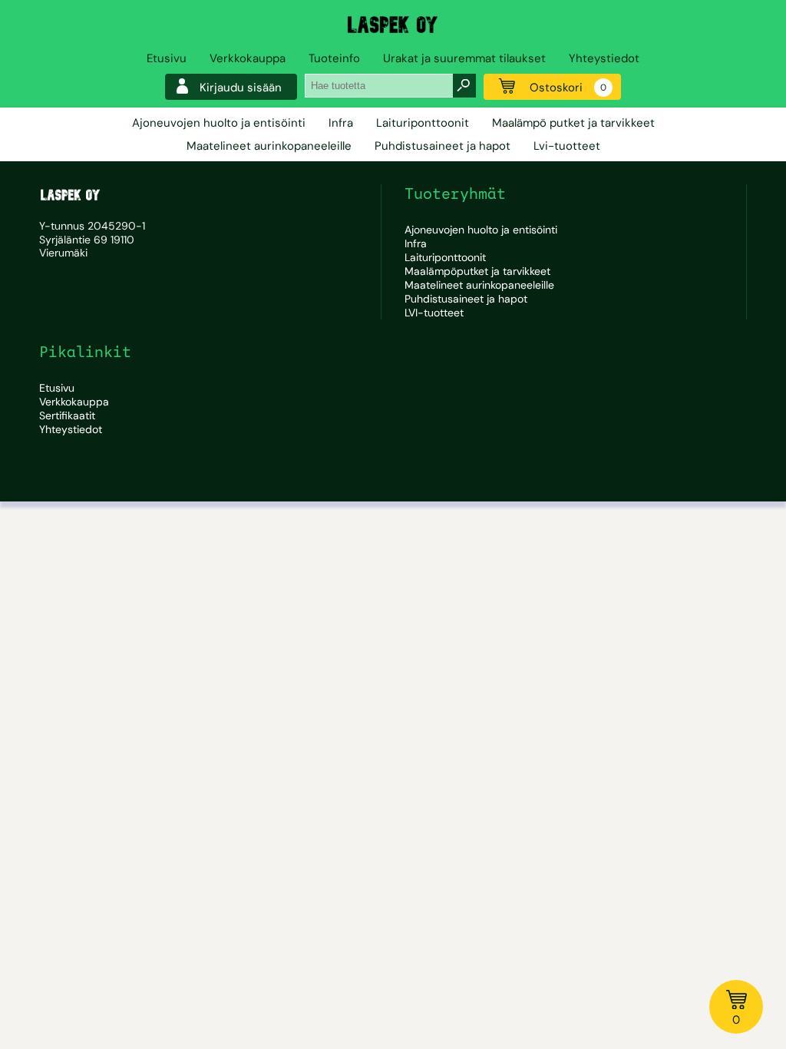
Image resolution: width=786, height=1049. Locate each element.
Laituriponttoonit (422, 123)
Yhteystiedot (604, 58)
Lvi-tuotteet (566, 146)
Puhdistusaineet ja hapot (442, 146)
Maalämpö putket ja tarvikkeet (573, 123)
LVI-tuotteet (434, 312)
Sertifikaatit (67, 415)
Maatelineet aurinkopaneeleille (269, 146)
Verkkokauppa (248, 58)
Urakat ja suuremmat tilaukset (464, 58)
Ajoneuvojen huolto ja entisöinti (218, 123)
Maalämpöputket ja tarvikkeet (477, 271)
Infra (341, 123)
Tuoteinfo (334, 58)
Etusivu (167, 58)
